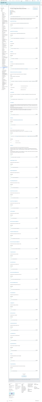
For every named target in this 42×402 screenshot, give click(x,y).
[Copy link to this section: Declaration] (13, 35)
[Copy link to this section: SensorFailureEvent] (16, 262)
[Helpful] (36, 7)
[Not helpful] (37, 7)
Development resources (30, 386)
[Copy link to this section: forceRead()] (14, 102)
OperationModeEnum (13, 343)
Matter (9, 384)
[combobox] (28, 0)
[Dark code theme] (37, 16)
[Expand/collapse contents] (13, 10)
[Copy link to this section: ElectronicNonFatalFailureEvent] (19, 272)
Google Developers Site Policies (17, 379)
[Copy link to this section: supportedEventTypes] (17, 21)
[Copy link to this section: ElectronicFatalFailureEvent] (18, 282)
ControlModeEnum (13, 333)
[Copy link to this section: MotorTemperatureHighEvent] (19, 221)
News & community (18, 0)
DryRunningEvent (12, 211)
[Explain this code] (36, 16)
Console (38, 0)
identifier (11, 41)
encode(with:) (12, 92)
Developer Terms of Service (30, 390)
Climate (22, 385)
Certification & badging (30, 384)
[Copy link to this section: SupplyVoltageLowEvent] (17, 160)
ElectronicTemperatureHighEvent (14, 241)
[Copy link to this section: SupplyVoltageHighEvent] (17, 170)
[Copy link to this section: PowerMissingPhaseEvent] (18, 180)
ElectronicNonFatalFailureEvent (14, 272)
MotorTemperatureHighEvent (14, 221)
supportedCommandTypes (14, 31)
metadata (11, 51)
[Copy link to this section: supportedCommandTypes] (18, 31)
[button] (4, 8)
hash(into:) (11, 145)
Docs (21, 0)
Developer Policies (30, 391)
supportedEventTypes (13, 21)
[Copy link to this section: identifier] (13, 41)
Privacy (11, 400)
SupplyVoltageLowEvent (13, 160)
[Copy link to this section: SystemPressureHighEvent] (18, 201)
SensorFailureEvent (13, 262)
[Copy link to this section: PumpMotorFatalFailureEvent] (18, 231)
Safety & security (23, 386)
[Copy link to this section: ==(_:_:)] (12, 128)
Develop (10, 0)
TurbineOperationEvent (13, 323)
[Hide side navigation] (7, 401)
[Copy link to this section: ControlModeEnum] (16, 333)
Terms (9, 400)
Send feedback (24, 376)
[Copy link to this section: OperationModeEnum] (17, 343)
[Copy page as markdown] (28, 8)
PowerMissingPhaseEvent (13, 180)
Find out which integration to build (11, 395)
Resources (13, 0)
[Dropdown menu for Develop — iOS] (4, 4)
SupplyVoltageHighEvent (13, 170)
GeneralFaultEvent (12, 292)
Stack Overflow (35, 387)
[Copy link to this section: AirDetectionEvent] (16, 313)
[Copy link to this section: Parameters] (13, 84)
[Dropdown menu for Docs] (22, 0)
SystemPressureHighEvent (14, 201)
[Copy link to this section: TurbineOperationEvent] (17, 323)
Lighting (22, 384)
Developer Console (36, 384)
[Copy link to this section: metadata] (13, 51)
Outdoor (22, 392)
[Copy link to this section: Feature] (13, 353)
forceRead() (12, 102)
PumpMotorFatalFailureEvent (14, 231)
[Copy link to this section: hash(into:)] (13, 145)
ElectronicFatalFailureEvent (14, 282)
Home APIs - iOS (3, 2)
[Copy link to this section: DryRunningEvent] (15, 211)
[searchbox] (4, 5)
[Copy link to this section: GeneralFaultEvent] (16, 292)
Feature (11, 353)
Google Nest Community (36, 388)
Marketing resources (30, 385)
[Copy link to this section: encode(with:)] (14, 92)
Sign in (40, 0)
